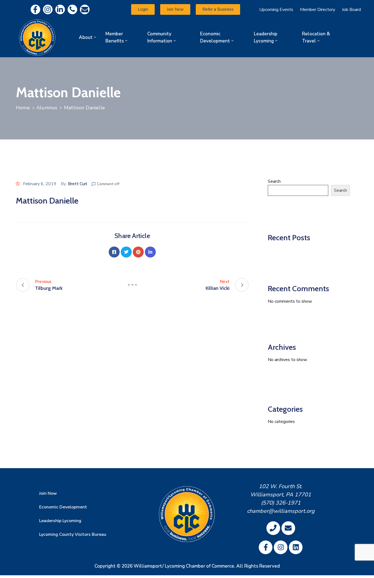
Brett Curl (77, 184)
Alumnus (46, 107)
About (86, 37)
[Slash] (132, 285)
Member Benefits (114, 37)
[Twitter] (126, 252)
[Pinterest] (138, 252)
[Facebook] (114, 252)
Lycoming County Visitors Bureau (72, 534)
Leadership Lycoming (265, 37)
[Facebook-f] (35, 9)
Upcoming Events (276, 10)
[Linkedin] (60, 9)
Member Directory (317, 10)
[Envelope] (85, 9)
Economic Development (215, 37)
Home (23, 107)
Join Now (48, 493)
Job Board (351, 10)
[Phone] (72, 9)
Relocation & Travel (316, 37)
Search (274, 181)
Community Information (159, 37)
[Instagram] (48, 9)
